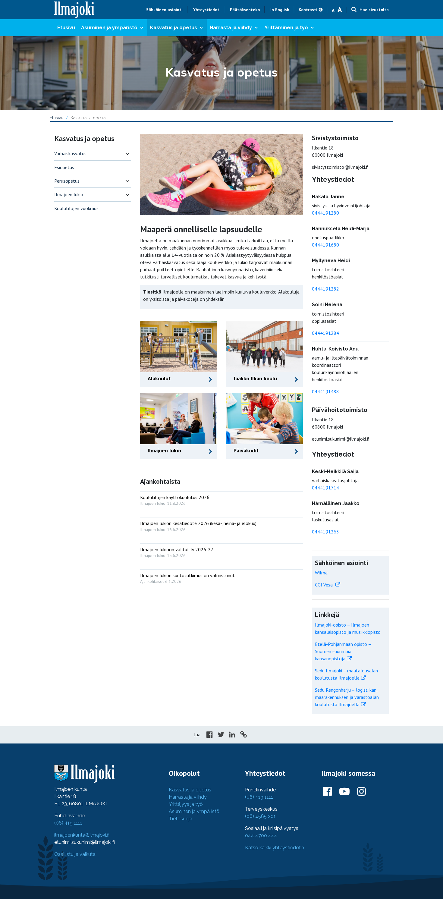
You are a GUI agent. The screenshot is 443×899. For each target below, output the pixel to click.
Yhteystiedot (206, 9)
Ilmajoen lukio (68, 194)
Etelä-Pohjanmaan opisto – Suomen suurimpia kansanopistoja (343, 651)
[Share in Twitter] (221, 735)
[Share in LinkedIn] (232, 735)
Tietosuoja (180, 819)
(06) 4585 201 (260, 816)
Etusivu (66, 27)
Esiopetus (64, 167)
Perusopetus (67, 181)
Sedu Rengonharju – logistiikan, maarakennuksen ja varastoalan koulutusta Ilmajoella (347, 697)
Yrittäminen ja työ (286, 27)
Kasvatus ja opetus (173, 27)
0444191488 (325, 391)
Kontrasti (308, 9)
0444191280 (325, 213)
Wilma (321, 573)
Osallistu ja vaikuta (75, 854)
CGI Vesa (324, 585)
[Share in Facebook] (209, 735)
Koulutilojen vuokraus (76, 208)
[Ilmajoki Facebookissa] (327, 791)
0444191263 (325, 532)
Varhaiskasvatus (70, 153)
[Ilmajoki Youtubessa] (344, 791)
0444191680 (325, 245)
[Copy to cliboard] (243, 735)
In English (279, 9)
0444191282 (325, 289)
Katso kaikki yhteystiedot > (274, 847)
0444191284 (325, 333)
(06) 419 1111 (68, 823)
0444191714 (325, 488)
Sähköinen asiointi (164, 9)
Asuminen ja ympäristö (109, 27)
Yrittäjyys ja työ (186, 804)
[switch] (127, 153)
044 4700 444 (261, 835)
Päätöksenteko (245, 9)
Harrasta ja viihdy (231, 27)
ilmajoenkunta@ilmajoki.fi (81, 835)
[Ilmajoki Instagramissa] (361, 791)
